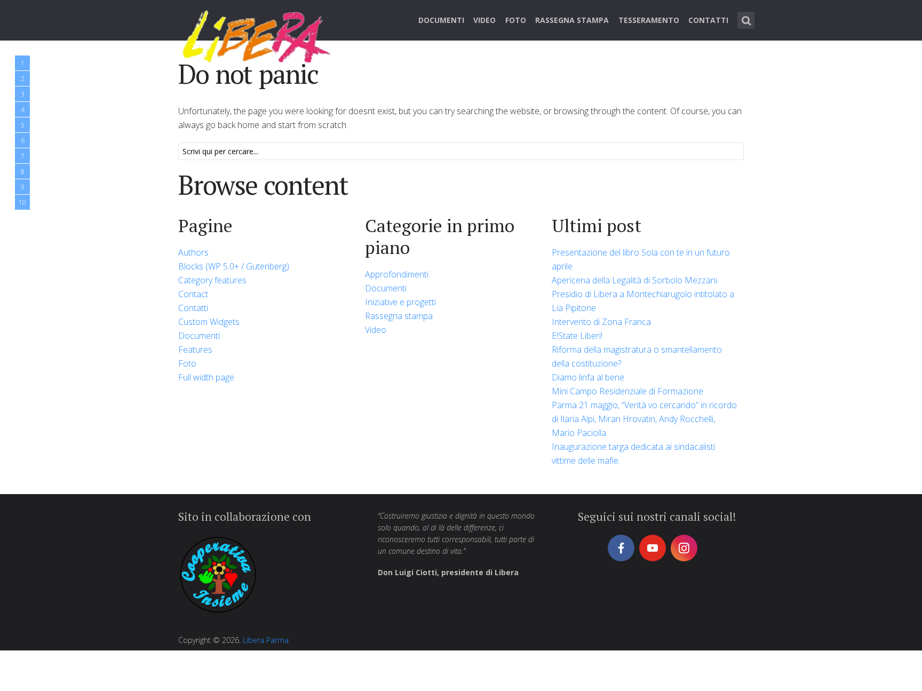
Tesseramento (648, 20)
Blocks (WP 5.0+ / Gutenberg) (233, 266)
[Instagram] (684, 548)
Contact (193, 294)
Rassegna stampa (572, 20)
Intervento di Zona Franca (601, 322)
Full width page (206, 377)
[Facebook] (621, 548)
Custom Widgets (209, 322)
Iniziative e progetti (400, 302)
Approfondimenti (396, 274)
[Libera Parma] (257, 34)
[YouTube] (652, 548)
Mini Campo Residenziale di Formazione (627, 391)
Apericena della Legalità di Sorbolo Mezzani (634, 280)
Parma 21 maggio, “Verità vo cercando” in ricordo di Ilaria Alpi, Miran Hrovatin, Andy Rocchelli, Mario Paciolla (644, 419)
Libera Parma (266, 640)
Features (195, 349)
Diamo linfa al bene (588, 377)
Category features (212, 280)
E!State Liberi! (577, 335)
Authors (193, 252)
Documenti (441, 20)
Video (484, 20)
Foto (515, 20)
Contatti (708, 20)
